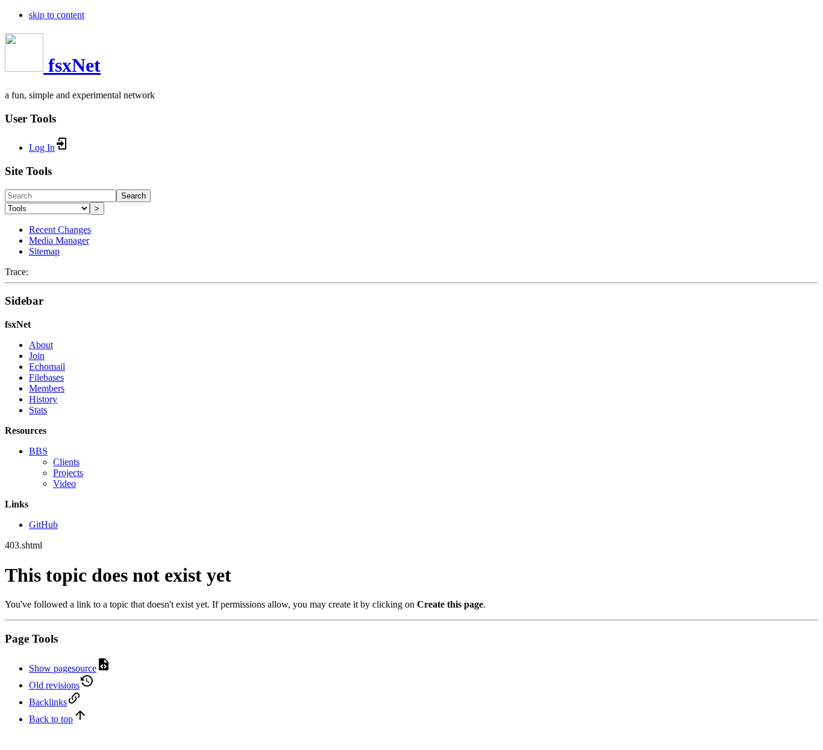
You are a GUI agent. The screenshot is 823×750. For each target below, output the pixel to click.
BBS (38, 451)
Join (37, 356)
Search (133, 195)
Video (64, 483)
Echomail (47, 366)
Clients (66, 462)
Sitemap (44, 251)
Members (46, 388)
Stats (38, 410)
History (43, 399)
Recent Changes (60, 229)
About (41, 345)
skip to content (56, 15)
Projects (68, 473)
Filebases (46, 377)
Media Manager (59, 240)
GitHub (43, 525)
